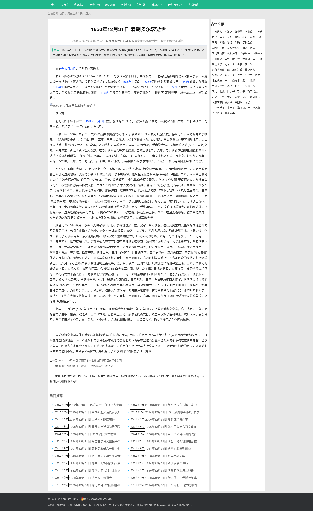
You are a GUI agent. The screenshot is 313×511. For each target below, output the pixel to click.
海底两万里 (243, 107)
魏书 (229, 86)
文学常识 (141, 4)
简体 (125, 41)
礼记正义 (250, 69)
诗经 (260, 37)
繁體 (131, 41)
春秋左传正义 (245, 64)
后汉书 (249, 75)
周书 (247, 86)
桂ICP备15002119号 (68, 499)
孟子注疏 (258, 58)
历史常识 (126, 4)
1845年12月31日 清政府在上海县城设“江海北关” (86, 366)
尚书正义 (217, 75)
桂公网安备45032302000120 (98, 499)
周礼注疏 (237, 69)
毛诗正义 (230, 75)
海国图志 (255, 96)
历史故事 (110, 4)
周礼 (237, 37)
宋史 (214, 96)
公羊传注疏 (243, 58)
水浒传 (249, 31)
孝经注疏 (230, 58)
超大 (117, 41)
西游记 (228, 31)
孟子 (222, 37)
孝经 (222, 42)
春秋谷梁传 (233, 48)
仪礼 (229, 37)
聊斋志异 (230, 113)
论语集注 (258, 53)
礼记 (244, 37)
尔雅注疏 (217, 58)
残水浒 (256, 107)
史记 (214, 37)
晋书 (257, 75)
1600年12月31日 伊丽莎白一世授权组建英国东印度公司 (90, 360)
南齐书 (236, 80)
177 (103, 92)
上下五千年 (218, 107)
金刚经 (238, 102)
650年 (174, 87)
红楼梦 (238, 31)
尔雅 (237, 42)
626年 (127, 81)
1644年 (59, 87)
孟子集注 (245, 53)
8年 (107, 92)
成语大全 (157, 4)
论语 (229, 42)
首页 (53, 4)
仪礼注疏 (232, 53)
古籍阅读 (193, 4)
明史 (244, 96)
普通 (108, 41)
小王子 (231, 107)
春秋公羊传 (218, 48)
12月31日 (70, 68)
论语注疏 (217, 64)
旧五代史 (217, 80)
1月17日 (101, 121)
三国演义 (217, 31)
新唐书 (241, 91)
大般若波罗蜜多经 (222, 102)
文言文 (65, 4)
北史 (222, 91)
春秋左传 (247, 42)
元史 (237, 96)
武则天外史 (218, 86)
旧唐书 (231, 91)
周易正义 (230, 64)
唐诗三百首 (248, 48)
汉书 (239, 75)
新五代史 (252, 91)
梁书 (244, 80)
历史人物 (95, 4)
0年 (62, 68)
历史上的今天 (175, 4)
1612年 (90, 121)
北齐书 (238, 86)
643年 (186, 81)
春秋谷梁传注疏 (221, 69)
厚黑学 (249, 102)
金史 (229, 96)
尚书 (252, 37)
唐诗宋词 (79, 4)
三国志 (259, 31)
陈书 (252, 80)
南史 (214, 91)
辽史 (222, 96)
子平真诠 (217, 113)
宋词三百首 (218, 53)
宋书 (227, 80)
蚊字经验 (52, 499)
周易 (214, 42)
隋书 (255, 86)
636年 (148, 81)
